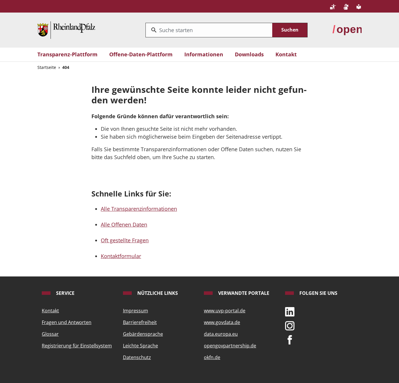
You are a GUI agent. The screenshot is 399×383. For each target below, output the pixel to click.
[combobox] (209, 30)
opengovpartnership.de (230, 345)
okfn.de (212, 357)
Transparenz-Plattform (67, 54)
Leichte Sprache (140, 345)
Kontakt (286, 54)
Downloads (249, 54)
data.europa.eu (221, 334)
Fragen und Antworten (66, 322)
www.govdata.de (222, 322)
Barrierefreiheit (140, 322)
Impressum (135, 310)
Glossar (50, 334)
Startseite (46, 67)
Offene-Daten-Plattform (141, 54)
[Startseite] (66, 29)
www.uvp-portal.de (224, 310)
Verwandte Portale (243, 293)
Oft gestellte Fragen (125, 240)
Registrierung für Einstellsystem (77, 345)
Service (64, 293)
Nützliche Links (157, 293)
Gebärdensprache (143, 334)
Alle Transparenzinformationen (139, 208)
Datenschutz (137, 357)
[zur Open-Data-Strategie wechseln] (347, 29)
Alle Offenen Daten (124, 224)
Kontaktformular (121, 256)
